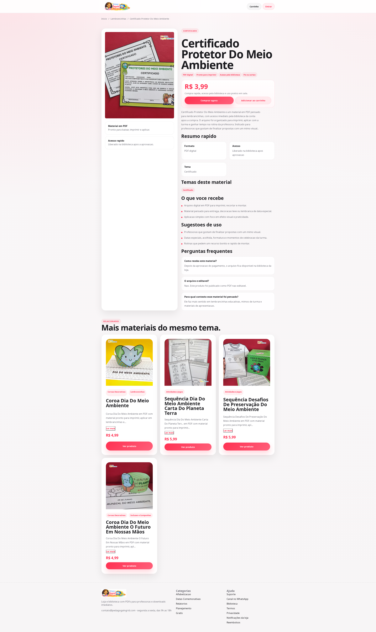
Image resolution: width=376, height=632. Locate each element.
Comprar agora (209, 100)
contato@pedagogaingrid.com (118, 610)
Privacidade (233, 613)
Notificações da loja (237, 617)
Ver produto (129, 446)
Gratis (179, 613)
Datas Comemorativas (188, 599)
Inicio (104, 18)
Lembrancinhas (118, 18)
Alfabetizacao (183, 594)
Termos (231, 608)
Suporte (231, 594)
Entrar (268, 6)
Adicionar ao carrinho (253, 100)
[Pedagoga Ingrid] (117, 6)
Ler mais (110, 428)
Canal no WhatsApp (237, 599)
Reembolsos (233, 622)
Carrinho (254, 6)
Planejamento (183, 608)
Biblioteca (232, 603)
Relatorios (181, 603)
